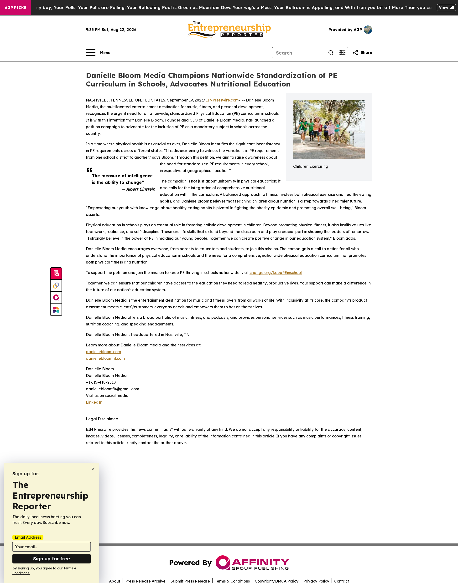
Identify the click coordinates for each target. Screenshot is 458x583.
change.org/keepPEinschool (276, 272)
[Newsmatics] (56, 309)
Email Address (28, 537)
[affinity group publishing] (56, 298)
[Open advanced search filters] (342, 52)
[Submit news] (56, 274)
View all (446, 7)
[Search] (331, 52)
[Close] (93, 468)
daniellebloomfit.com (105, 358)
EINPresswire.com (222, 100)
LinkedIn (94, 402)
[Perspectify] (56, 286)
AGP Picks (15, 7)
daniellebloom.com (103, 351)
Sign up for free (51, 559)
